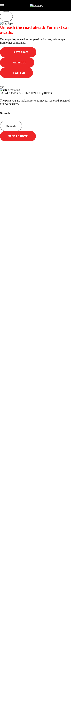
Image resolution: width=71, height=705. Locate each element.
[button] (18, 52)
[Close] (6, 16)
